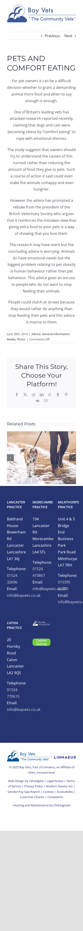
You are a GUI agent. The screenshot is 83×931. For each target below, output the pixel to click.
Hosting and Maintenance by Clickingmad (41, 805)
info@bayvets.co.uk (23, 595)
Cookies (48, 792)
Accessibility (65, 792)
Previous (52, 35)
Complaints (55, 797)
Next (68, 35)
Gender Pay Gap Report (24, 792)
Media (11, 339)
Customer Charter (32, 797)
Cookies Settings (41, 642)
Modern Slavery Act (59, 786)
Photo (21, 339)
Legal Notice (55, 781)
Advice (36, 334)
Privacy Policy (33, 786)
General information (56, 334)
